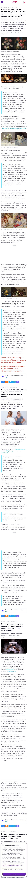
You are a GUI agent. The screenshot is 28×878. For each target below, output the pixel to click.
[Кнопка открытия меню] (2, 2)
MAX (6, 377)
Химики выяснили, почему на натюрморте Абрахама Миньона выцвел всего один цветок (13, 360)
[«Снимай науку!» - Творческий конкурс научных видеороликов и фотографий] (24, 2)
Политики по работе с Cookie (12, 865)
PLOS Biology (9, 669)
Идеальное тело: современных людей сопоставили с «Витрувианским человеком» (13, 368)
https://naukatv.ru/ (6, 852)
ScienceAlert (4, 453)
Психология (14, 7)
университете (12, 671)
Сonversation (20, 130)
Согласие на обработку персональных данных (12, 868)
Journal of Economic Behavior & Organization (14, 128)
